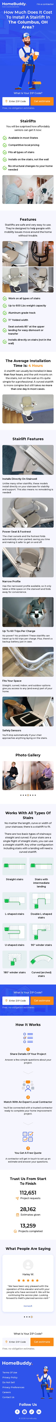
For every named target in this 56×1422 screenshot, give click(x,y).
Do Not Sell (8, 1382)
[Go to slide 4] (28, 795)
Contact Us (8, 1397)
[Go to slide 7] (35, 795)
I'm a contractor (45, 4)
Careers (6, 1392)
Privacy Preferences (13, 1387)
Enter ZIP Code (17, 101)
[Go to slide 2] (23, 795)
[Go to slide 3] (26, 795)
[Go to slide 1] (21, 795)
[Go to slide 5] (30, 795)
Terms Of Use (9, 1372)
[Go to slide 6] (33, 795)
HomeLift (28, 1306)
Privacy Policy (9, 1377)
